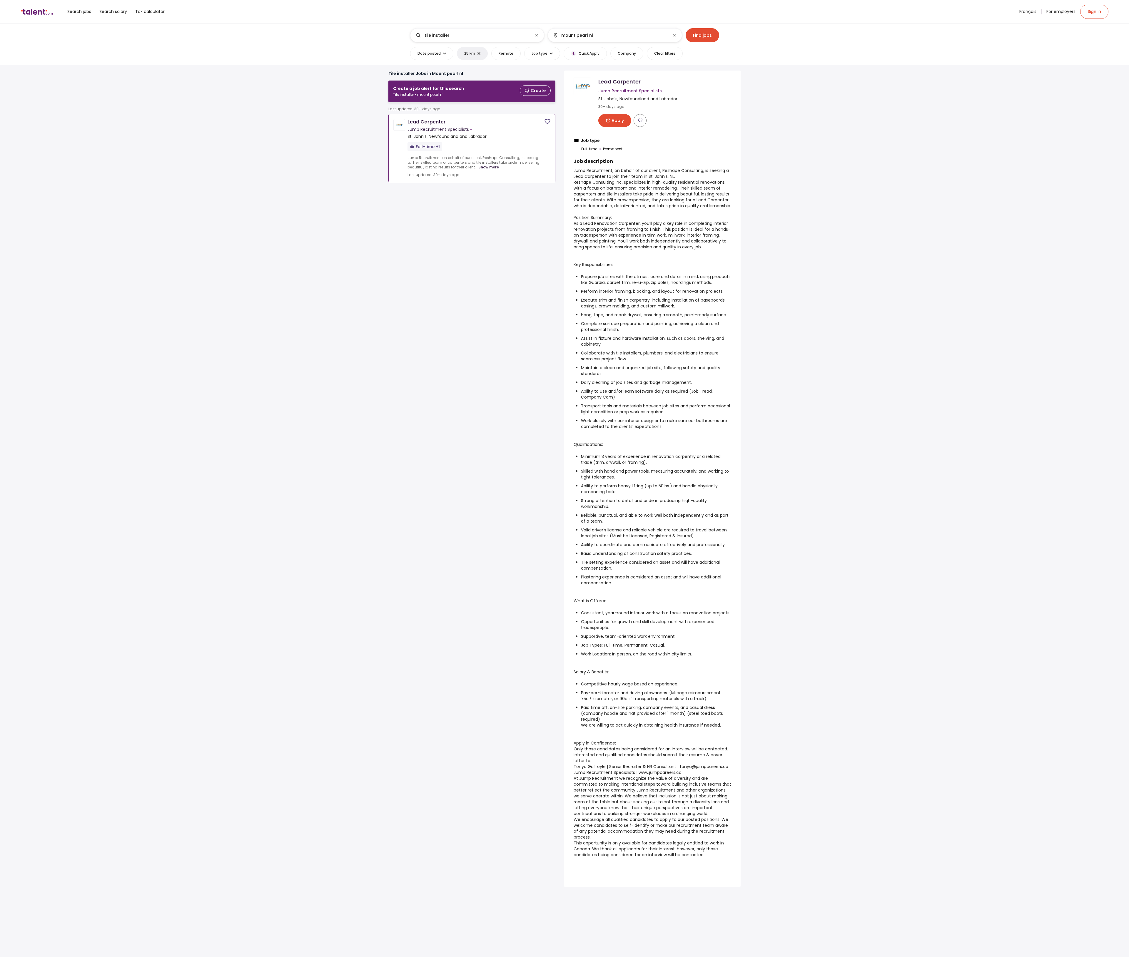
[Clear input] (536, 35)
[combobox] (477, 35)
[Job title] (472, 35)
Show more (488, 167)
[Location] (610, 35)
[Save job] (547, 121)
